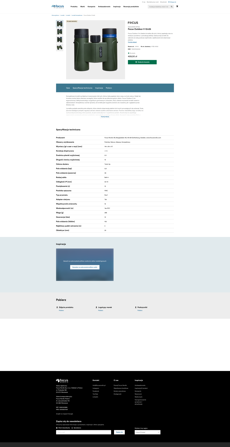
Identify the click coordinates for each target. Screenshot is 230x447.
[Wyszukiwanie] (171, 6)
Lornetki (62, 15)
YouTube (95, 394)
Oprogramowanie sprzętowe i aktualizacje (140, 402)
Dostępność (117, 394)
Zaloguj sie (173, 2)
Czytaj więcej (132, 42)
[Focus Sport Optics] (133, 23)
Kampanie (91, 6)
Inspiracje (117, 6)
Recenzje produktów (131, 6)
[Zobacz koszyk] (177, 6)
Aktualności (163, 2)
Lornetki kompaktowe (77, 15)
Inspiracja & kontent (141, 388)
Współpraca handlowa (121, 388)
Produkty (74, 6)
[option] (59, 23)
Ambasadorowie (104, 6)
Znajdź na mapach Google (64, 414)
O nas (143, 2)
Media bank (138, 397)
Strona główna (55, 15)
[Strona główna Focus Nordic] (58, 6)
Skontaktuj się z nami (153, 2)
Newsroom (138, 394)
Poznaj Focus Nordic (120, 385)
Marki (82, 6)
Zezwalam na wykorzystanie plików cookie (84, 267)
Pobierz (61, 310)
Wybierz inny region (141, 428)
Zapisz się (119, 432)
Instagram (96, 388)
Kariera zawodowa (120, 391)
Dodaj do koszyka (143, 62)
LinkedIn (95, 397)
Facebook (96, 391)
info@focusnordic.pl (99, 385)
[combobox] (161, 6)
